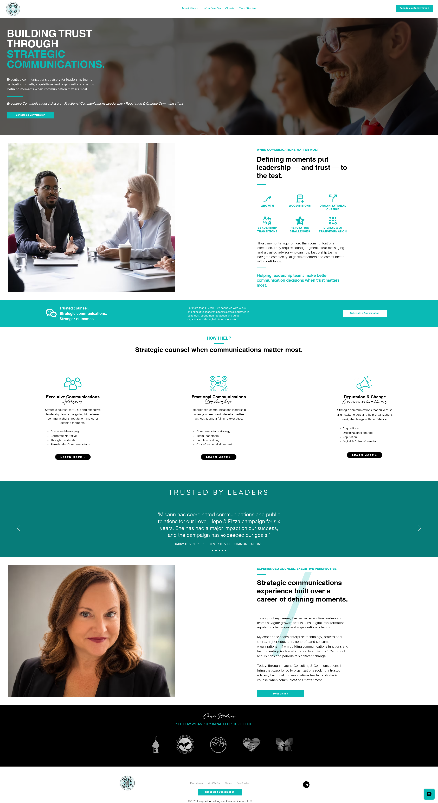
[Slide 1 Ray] (219, 550)
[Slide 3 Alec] (222, 550)
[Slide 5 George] (212, 550)
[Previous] (18, 528)
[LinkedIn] (306, 784)
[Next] (419, 528)
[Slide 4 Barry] (216, 550)
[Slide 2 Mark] (225, 550)
